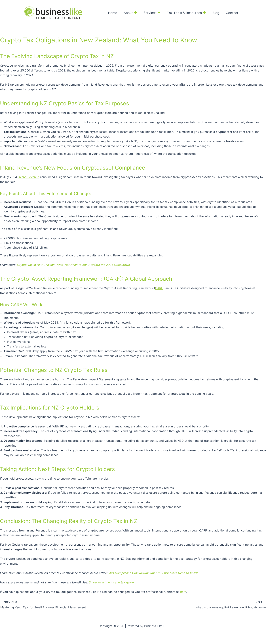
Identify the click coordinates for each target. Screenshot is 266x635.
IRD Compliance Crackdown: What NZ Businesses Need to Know (153, 573)
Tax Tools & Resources (184, 13)
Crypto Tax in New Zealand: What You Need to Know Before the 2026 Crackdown (73, 265)
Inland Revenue (28, 177)
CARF (159, 288)
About (128, 13)
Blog (215, 13)
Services (149, 13)
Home (112, 13)
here (183, 592)
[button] (135, 12)
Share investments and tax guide (111, 582)
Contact (232, 13)
